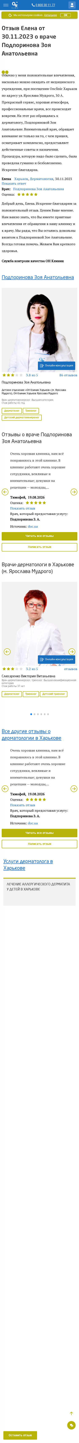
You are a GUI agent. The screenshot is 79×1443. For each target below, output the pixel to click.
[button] (71, 1413)
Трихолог (30, 411)
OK (65, 15)
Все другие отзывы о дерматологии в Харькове (31, 735)
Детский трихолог (53, 694)
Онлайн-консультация (59, 365)
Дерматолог (11, 411)
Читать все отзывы (39, 536)
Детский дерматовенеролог (21, 417)
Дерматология (41, 178)
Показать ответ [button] (14, 183)
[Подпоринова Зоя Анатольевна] (39, 354)
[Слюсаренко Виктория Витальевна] (39, 640)
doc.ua (33, 526)
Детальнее (50, 15)
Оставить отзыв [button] (20, 1435)
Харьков (21, 178)
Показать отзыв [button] (22, 508)
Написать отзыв (39, 547)
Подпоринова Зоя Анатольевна (38, 189)
